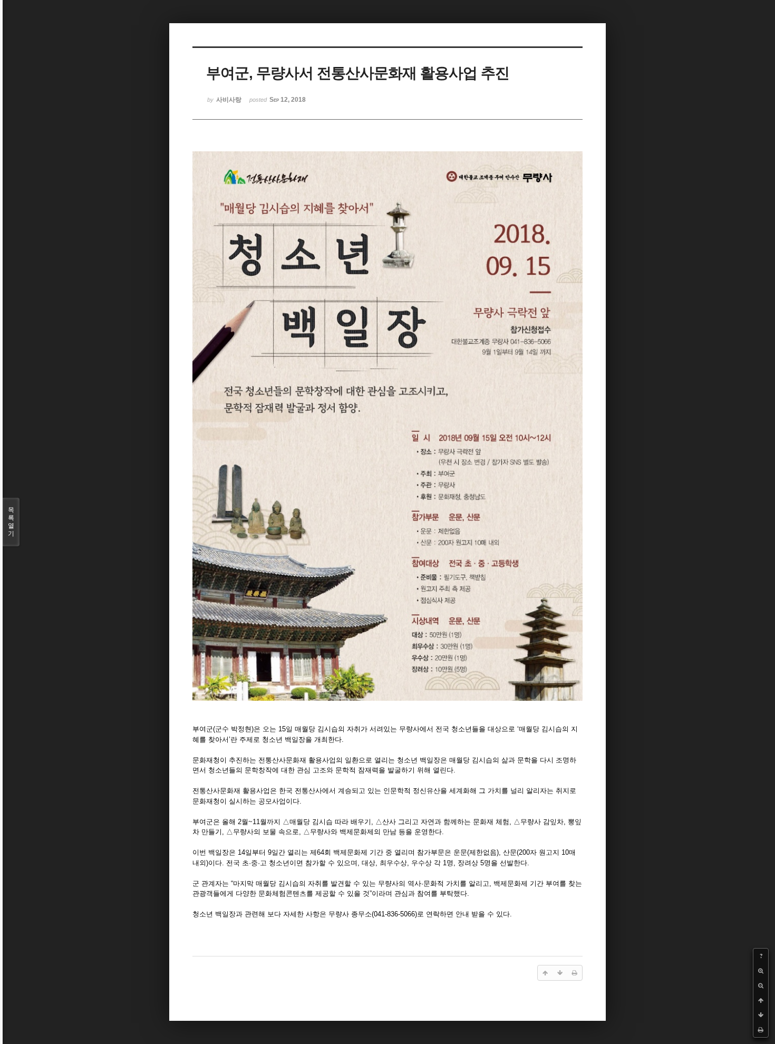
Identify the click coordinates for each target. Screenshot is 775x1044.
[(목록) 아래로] (760, 1015)
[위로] (760, 1000)
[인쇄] (760, 1029)
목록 (11, 521)
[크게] (760, 970)
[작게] (760, 985)
